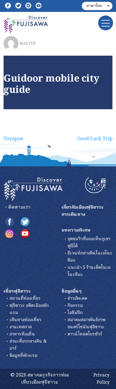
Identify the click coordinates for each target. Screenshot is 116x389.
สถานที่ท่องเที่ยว (25, 298)
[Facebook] (8, 6)
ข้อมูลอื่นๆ (71, 291)
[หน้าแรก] (33, 189)
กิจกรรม (75, 305)
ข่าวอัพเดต (77, 298)
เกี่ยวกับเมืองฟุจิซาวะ (83, 207)
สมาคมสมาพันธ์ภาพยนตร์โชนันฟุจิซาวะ (87, 323)
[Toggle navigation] (105, 22)
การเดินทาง (73, 214)
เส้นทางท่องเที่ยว (25, 320)
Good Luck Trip (94, 139)
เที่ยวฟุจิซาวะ (17, 291)
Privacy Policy (101, 379)
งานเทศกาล (21, 327)
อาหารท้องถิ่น (22, 334)
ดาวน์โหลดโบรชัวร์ (85, 334)
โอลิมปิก (75, 312)
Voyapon (13, 139)
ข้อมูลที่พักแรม (23, 355)
